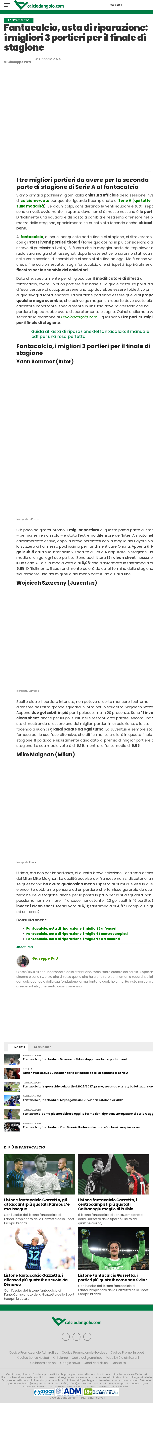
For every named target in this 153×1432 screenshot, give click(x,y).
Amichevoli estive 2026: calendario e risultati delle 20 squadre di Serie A (75, 1073)
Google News (70, 1363)
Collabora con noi (43, 1363)
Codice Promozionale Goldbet (84, 1352)
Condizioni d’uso (96, 1363)
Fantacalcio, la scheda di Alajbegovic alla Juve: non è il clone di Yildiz (73, 1100)
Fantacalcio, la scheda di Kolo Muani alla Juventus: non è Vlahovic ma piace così (81, 1127)
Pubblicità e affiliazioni (122, 1358)
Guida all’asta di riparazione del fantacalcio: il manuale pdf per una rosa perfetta (90, 334)
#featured (24, 947)
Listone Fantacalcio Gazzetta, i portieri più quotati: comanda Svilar (112, 1278)
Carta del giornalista (87, 1358)
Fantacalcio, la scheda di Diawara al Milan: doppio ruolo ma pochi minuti (75, 1059)
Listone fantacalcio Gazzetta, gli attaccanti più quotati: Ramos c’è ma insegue (37, 1204)
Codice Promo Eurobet (127, 1352)
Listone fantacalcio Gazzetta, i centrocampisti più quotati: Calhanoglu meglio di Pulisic (107, 1204)
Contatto (119, 1363)
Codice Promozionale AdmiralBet (33, 1352)
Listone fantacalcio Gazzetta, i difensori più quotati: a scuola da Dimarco (36, 1280)
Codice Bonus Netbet (33, 1358)
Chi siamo (60, 1358)
